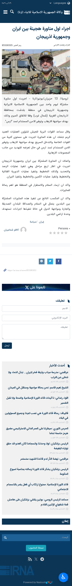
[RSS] (29, 560)
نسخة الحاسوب (36, 548)
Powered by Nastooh (34, 582)
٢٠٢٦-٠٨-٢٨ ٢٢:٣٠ (57, 479)
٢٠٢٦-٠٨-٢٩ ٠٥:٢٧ (57, 382)
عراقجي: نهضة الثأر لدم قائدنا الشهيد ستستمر (44, 459)
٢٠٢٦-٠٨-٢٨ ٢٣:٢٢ (57, 463)
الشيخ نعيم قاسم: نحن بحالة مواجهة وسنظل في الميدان (38, 388)
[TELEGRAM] (42, 560)
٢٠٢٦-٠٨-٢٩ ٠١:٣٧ (57, 422)
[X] (36, 560)
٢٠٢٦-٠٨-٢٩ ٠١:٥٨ (58, 407)
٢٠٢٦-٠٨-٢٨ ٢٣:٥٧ (57, 453)
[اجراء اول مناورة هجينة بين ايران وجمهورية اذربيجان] (36, 71)
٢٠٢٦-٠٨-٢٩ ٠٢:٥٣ (58, 392)
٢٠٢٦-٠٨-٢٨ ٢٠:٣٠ (57, 509)
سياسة (33, 222)
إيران (41, 222)
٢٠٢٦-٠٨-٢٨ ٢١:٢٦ (58, 494)
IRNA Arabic (40, 12)
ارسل (6, 346)
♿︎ (63, 577)
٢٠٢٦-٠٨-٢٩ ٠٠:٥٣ (57, 438)
